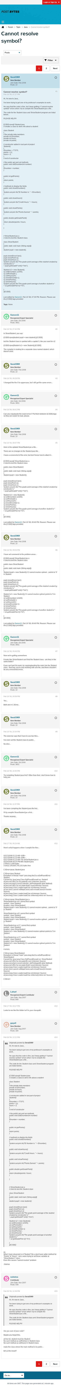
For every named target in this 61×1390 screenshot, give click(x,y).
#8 (56, 696)
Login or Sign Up (50, 2)
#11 (56, 804)
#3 (56, 378)
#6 (56, 550)
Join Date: (14, 83)
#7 (56, 651)
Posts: (12, 85)
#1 (56, 91)
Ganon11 (18, 297)
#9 (56, 732)
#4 (56, 410)
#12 (55, 843)
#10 (55, 771)
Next (55, 68)
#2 (56, 329)
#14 (55, 1037)
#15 (55, 1291)
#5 (56, 443)
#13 (55, 1006)
